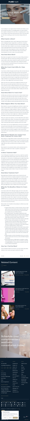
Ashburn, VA (15, 367)
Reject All (10, 417)
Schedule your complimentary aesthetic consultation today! (13, 341)
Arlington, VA (15, 365)
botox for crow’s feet (12, 95)
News (16, 308)
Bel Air (16, 402)
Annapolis (3, 402)
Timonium (24, 404)
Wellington (19, 405)
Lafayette (16, 404)
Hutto (12, 404)
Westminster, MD (16, 391)
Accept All (15, 417)
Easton (3, 404)
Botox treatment (4, 138)
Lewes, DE (14, 381)
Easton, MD (15, 374)
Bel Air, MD (14, 368)
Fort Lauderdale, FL (16, 375)
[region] (10, 415)
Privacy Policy (18, 408)
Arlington (8, 402)
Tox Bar (14, 384)
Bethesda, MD (15, 370)
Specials (18, 308)
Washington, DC (15, 388)
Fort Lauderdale (8, 404)
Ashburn (12, 402)
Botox (2, 41)
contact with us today (19, 250)
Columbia (24, 402)
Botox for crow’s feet (15, 155)
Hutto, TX (14, 377)
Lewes (20, 404)
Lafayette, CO (15, 379)
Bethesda (20, 402)
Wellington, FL (15, 390)
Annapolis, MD (15, 363)
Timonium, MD (15, 383)
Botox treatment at (12, 178)
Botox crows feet (21, 109)
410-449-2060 (4, 363)
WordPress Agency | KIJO (4, 419)
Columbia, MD (15, 372)
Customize (5, 417)
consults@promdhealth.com (6, 365)
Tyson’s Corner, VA (16, 386)
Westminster (24, 405)
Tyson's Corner (8, 405)
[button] (20, 1)
